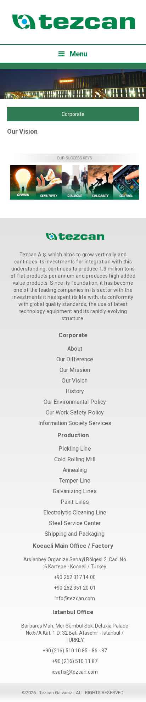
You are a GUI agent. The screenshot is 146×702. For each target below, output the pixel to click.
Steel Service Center (75, 523)
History (75, 391)
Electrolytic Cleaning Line (75, 512)
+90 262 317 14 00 (75, 577)
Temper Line (74, 480)
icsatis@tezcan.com (75, 672)
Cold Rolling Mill (74, 459)
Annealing (75, 470)
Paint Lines (75, 501)
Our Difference (74, 359)
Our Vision (75, 380)
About (74, 348)
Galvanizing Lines (75, 491)
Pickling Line (74, 448)
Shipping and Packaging (75, 533)
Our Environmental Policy (75, 402)
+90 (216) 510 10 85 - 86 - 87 (75, 650)
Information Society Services (74, 423)
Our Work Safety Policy (75, 412)
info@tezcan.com (75, 598)
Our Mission (75, 370)
